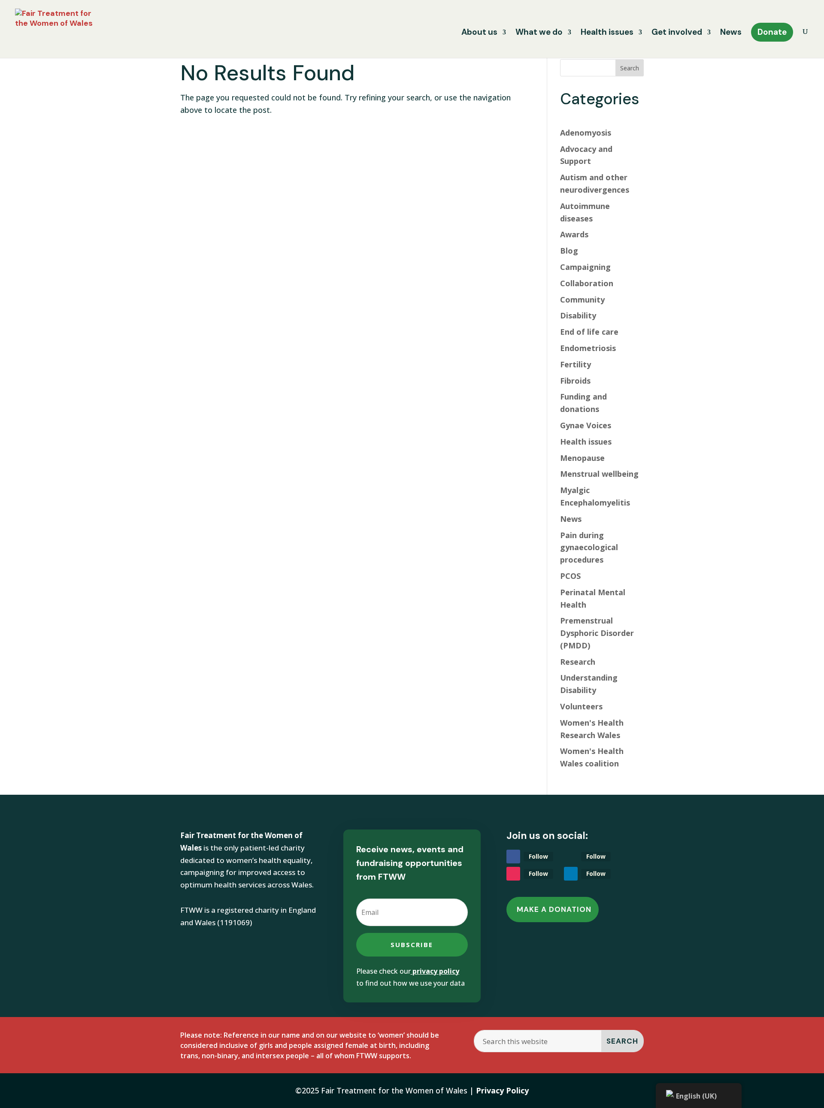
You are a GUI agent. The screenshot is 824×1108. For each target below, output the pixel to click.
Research (577, 662)
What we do (539, 33)
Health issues (607, 33)
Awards (574, 234)
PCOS (570, 576)
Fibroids (575, 380)
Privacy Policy (502, 1090)
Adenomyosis (585, 132)
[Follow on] (571, 856)
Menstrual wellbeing (599, 474)
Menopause (582, 458)
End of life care (589, 332)
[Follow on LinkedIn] (571, 874)
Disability (578, 315)
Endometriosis (588, 348)
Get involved (676, 33)
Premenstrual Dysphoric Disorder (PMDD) (597, 633)
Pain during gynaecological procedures (589, 547)
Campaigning (585, 267)
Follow (538, 856)
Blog (569, 250)
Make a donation (554, 909)
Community (582, 299)
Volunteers (581, 706)
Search (629, 68)
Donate (772, 32)
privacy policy (435, 971)
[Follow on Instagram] (513, 874)
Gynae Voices (585, 425)
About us (479, 33)
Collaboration (586, 283)
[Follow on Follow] (513, 856)
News (731, 33)
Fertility (575, 364)
